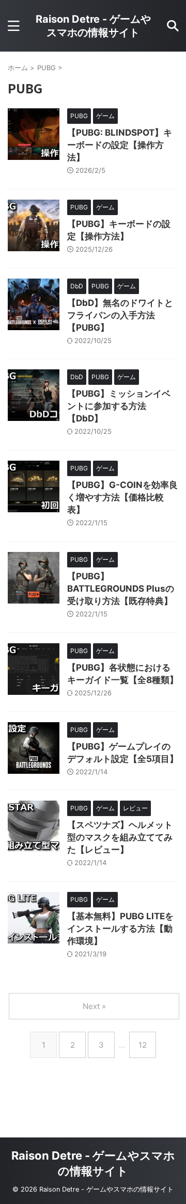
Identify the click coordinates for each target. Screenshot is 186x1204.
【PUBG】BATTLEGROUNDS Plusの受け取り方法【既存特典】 (120, 588)
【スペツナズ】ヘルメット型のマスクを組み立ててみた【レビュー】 (120, 837)
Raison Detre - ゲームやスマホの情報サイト (93, 26)
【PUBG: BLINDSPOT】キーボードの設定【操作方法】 (119, 144)
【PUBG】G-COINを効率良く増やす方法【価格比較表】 (122, 497)
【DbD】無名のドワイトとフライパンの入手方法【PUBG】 (120, 315)
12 (142, 1045)
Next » (94, 1006)
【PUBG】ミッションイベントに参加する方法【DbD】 (119, 406)
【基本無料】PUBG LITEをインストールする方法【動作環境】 (120, 928)
